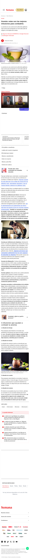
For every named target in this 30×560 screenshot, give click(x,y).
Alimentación (25, 406)
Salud (3, 406)
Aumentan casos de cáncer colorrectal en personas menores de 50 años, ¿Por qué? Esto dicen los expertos (11, 139)
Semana (3, 15)
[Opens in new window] (5, 542)
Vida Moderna (9, 15)
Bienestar (17, 406)
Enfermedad (10, 406)
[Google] (2, 542)
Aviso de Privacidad (6, 545)
